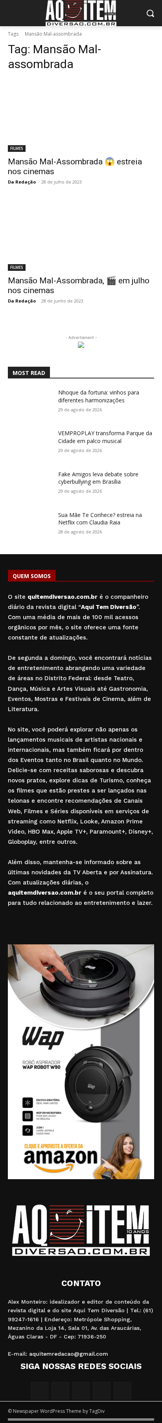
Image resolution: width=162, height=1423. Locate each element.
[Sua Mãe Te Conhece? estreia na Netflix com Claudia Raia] (30, 526)
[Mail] (81, 1391)
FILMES (16, 148)
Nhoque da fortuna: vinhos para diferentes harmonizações (98, 396)
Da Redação (22, 182)
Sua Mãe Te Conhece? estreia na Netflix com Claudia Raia (100, 518)
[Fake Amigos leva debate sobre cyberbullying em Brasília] (30, 485)
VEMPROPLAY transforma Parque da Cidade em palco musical (105, 437)
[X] (101, 1391)
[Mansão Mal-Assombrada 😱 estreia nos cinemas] (81, 115)
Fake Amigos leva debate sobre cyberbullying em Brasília (98, 478)
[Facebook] (39, 1391)
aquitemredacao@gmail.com (68, 1354)
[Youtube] (122, 1391)
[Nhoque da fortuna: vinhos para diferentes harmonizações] (30, 404)
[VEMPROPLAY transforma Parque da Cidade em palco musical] (30, 444)
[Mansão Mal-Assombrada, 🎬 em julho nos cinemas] (81, 234)
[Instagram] (60, 1391)
